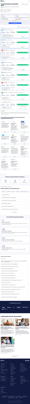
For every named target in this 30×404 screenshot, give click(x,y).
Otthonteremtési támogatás (4, 392)
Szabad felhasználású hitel (3, 373)
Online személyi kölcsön (3, 366)
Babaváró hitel (2, 391)
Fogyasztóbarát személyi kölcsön (4, 369)
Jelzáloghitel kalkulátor (13, 372)
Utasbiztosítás (12, 380)
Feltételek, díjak (22, 69)
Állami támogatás (3, 387)
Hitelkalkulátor (2, 367)
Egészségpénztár (3, 376)
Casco (11, 382)
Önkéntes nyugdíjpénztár (23, 381)
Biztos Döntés (2, 1)
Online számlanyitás (22, 366)
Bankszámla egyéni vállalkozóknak (24, 369)
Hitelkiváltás (2, 371)
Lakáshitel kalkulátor (13, 366)
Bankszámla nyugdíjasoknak (23, 368)
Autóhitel (2, 368)
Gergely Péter (4, 186)
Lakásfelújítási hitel (12, 369)
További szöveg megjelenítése (5, 114)
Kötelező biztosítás (12, 381)
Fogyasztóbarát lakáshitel (13, 368)
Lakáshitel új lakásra (13, 367)
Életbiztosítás (12, 385)
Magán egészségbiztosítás (13, 383)
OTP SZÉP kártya (22, 371)
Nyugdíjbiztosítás (12, 384)
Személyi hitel (2, 365)
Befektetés (21, 376)
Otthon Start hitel (12, 365)
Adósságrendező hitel (13, 373)
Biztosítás (12, 376)
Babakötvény (21, 383)
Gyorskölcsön (2, 372)
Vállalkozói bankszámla (22, 370)
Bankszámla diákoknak (22, 367)
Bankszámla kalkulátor (22, 365)
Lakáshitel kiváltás (12, 371)
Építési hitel (12, 370)
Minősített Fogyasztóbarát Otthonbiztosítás (13, 379)
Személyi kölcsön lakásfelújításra (4, 370)
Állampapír (21, 382)
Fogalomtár (12, 374)
